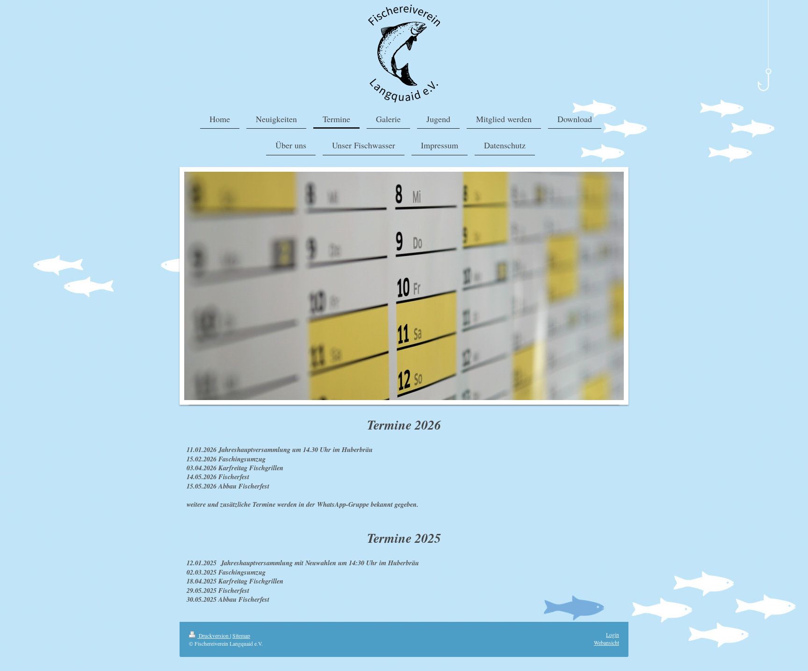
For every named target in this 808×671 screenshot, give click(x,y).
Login (612, 634)
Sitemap (241, 635)
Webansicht (606, 642)
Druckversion (213, 635)
